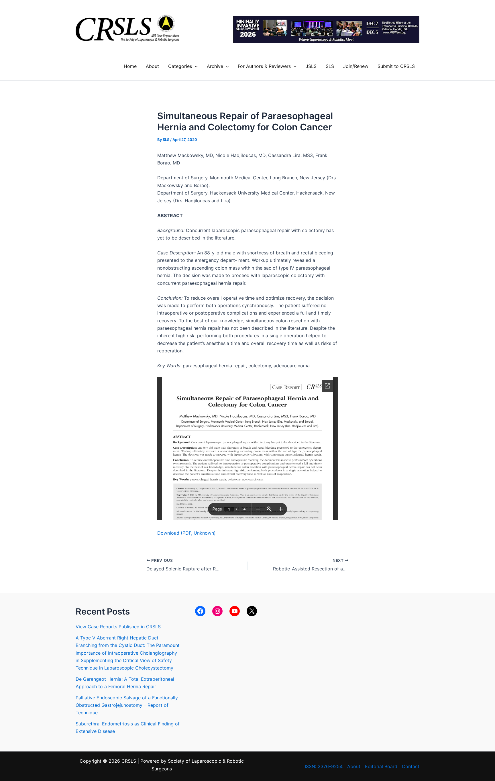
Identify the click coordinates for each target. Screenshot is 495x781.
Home (130, 66)
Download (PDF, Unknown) (186, 533)
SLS (330, 66)
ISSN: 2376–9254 (324, 766)
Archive (215, 66)
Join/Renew (355, 66)
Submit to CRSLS (396, 66)
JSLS (311, 66)
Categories (180, 66)
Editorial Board (381, 766)
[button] (195, 66)
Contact (410, 766)
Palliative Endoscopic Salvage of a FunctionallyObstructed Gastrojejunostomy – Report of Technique (127, 705)
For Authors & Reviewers (264, 66)
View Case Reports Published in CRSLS (118, 626)
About (152, 66)
